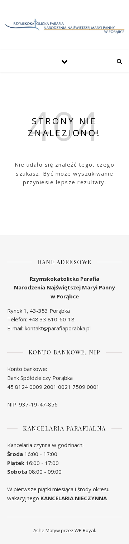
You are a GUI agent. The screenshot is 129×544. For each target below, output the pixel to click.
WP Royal (85, 530)
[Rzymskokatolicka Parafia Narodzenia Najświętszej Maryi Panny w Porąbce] (64, 26)
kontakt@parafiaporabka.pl (58, 328)
